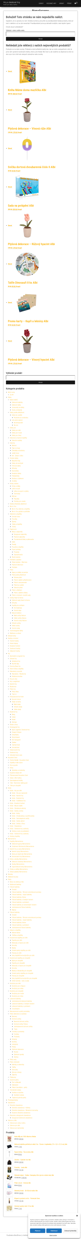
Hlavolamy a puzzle (16, 671)
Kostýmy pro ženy (17, 996)
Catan (14, 717)
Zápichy (14, 1075)
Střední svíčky (16, 623)
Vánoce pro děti (15, 1125)
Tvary (15, 1029)
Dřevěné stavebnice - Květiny (21, 1108)
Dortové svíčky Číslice (21, 1024)
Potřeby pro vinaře (19, 501)
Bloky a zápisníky (17, 532)
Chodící (14, 889)
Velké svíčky (16, 626)
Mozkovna (13, 687)
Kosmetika (15, 471)
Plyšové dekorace (17, 565)
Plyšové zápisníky (19, 537)
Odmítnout (54, 1231)
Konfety (14, 1042)
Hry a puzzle (14, 765)
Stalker (14, 742)
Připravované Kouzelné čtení (19, 775)
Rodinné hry (51, 3)
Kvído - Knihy (16, 813)
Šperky (14, 522)
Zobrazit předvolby (70, 1231)
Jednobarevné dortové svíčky (23, 1026)
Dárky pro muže (17, 433)
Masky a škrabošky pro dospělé (22, 971)
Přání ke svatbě (19, 585)
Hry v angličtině (15, 681)
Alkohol (14, 445)
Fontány (16, 1034)
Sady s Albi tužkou (16, 778)
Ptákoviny (13, 1077)
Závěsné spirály (19, 1054)
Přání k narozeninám (20, 582)
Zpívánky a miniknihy (18, 770)
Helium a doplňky (15, 930)
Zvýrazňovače (18, 555)
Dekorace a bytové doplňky (18, 438)
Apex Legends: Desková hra (20, 730)
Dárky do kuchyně (17, 463)
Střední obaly (18, 707)
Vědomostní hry (15, 750)
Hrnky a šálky (16, 486)
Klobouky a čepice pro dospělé (21, 966)
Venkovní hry (14, 752)
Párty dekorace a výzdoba (18, 1014)
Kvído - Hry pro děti (16, 791)
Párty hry (13, 689)
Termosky (17, 494)
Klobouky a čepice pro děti (20, 943)
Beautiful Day (16, 461)
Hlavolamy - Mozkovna (19, 674)
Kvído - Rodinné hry (18, 798)
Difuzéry (14, 603)
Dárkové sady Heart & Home (21, 600)
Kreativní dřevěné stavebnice (21, 1113)
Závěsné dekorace (18, 1049)
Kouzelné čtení (12, 757)
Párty (9, 879)
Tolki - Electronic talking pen (19, 783)
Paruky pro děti (16, 953)
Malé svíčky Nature (20, 615)
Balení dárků (14, 400)
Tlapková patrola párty (19, 1098)
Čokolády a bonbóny (18, 450)
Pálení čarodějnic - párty (19, 1087)
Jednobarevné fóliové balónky (21, 907)
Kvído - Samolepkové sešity (20, 818)
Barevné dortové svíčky (21, 1021)
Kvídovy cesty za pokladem (20, 831)
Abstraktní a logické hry (17, 656)
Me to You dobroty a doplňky (21, 509)
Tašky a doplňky (17, 524)
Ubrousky (15, 1070)
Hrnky (61, 3)
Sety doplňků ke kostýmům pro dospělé (24, 978)
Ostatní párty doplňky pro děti (21, 950)
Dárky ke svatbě (17, 415)
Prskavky (17, 1037)
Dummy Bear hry (15, 666)
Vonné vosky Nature (20, 620)
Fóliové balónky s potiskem (20, 902)
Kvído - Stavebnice (16, 826)
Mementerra (12, 839)
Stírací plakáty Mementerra (18, 872)
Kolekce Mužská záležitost (18, 504)
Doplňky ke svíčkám (18, 605)
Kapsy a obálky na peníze (20, 572)
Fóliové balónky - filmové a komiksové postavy (26, 892)
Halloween (15, 1085)
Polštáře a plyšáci (15, 560)
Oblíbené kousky (13, 877)
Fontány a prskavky (18, 1031)
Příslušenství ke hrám (17, 697)
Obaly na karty (16, 702)
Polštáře (14, 567)
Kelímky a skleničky (18, 1065)
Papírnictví (13, 529)
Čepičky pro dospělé (18, 963)
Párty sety (13, 1059)
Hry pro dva (13, 679)
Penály (14, 544)
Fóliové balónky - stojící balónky (22, 894)
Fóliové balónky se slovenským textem (24, 905)
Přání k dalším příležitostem (23, 580)
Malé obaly (17, 704)
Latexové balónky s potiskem (21, 1006)
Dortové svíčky (16, 1019)
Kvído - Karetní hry (17, 796)
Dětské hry (13, 659)
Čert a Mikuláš (16, 1082)
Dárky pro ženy (16, 435)
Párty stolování (14, 1062)
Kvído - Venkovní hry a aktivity (19, 829)
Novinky (10, 874)
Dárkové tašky (16, 405)
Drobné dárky (14, 458)
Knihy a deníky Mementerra (18, 859)
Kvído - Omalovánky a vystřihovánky (23, 816)
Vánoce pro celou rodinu (17, 1123)
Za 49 (11, 395)
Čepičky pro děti (17, 940)
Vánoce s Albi (12, 1120)
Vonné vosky (16, 628)
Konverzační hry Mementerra (21, 856)
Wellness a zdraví (15, 633)
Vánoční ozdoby (17, 440)
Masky (14, 948)
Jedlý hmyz (15, 453)
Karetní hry (13, 684)
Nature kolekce (16, 613)
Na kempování (18, 423)
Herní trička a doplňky (17, 669)
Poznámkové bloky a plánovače (24, 539)
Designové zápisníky (20, 534)
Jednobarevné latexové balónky (22, 1001)
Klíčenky (14, 468)
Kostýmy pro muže (18, 993)
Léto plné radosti (17, 420)
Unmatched (15, 747)
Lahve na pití (16, 489)
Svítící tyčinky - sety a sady (20, 981)
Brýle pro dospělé (17, 961)
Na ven (16, 425)
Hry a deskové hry (11, 2)
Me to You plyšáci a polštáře (21, 511)
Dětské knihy (12, 636)
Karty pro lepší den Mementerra (22, 854)
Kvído (9, 788)
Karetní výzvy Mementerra (20, 851)
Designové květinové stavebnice (22, 1118)
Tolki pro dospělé (15, 785)
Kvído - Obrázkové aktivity (18, 808)
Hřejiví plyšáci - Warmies (19, 562)
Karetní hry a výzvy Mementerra (20, 849)
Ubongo (14, 722)
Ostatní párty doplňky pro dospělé (22, 973)
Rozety (16, 1052)
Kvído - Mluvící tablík (16, 806)
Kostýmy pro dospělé (16, 991)
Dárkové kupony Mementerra (21, 844)
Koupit (20, 94)
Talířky (14, 1067)
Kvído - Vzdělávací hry (19, 801)
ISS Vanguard (16, 740)
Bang (13, 714)
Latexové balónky (15, 999)
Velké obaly (17, 709)
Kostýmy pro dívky (17, 988)
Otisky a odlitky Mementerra (19, 869)
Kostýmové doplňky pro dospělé (20, 958)
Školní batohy (16, 557)
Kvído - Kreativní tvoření (17, 803)
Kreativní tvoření (15, 646)
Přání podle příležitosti (19, 575)
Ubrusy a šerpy (16, 1072)
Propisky (16, 552)
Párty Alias (15, 692)
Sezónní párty (14, 1080)
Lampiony (15, 1044)
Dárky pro (13, 428)
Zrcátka (14, 481)
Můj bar (14, 496)
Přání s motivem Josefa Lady (21, 595)
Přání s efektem (17, 590)
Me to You (13, 506)
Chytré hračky (14, 641)
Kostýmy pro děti (15, 983)
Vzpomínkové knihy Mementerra (22, 867)
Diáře (13, 542)
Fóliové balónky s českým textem (22, 900)
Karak (13, 719)
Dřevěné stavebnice (16, 1105)
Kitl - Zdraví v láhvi (17, 456)
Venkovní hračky (15, 648)
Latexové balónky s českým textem (23, 1004)
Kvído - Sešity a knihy (16, 811)
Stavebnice (11, 1103)
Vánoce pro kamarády (17, 1128)
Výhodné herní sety (16, 755)
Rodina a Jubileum (18, 478)
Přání (69, 3)
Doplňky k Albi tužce (16, 763)
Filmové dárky (16, 466)
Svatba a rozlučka (17, 1092)
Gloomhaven (16, 737)
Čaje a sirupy (16, 448)
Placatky (16, 499)
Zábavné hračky (15, 651)
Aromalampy (18, 608)
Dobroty (12, 443)
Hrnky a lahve (14, 483)
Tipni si (14, 694)
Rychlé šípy (15, 664)
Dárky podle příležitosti (17, 412)
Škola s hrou (14, 724)
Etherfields (15, 735)
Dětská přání (18, 577)
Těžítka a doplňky (17, 935)
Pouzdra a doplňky (18, 547)
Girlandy (14, 1039)
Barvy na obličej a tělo (17, 882)
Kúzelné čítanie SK (16, 773)
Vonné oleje (17, 610)
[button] (77, 1216)
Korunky (14, 945)
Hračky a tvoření (13, 638)
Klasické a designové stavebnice (20, 1115)
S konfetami (16, 1009)
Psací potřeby (16, 549)
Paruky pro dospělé (18, 976)
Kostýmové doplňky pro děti (18, 938)
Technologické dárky (16, 631)
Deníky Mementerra (18, 864)
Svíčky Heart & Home (16, 598)
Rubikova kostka (17, 676)
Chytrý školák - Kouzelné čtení (19, 760)
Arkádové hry (16, 661)
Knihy (11, 768)
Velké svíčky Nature (20, 618)
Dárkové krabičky (17, 402)
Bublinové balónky (15, 884)
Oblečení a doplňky (16, 514)
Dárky (41, 3)
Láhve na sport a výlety (21, 491)
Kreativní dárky (16, 473)
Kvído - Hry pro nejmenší (19, 793)
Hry (9, 653)
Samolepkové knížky (16, 780)
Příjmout (37, 1231)
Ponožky (14, 519)
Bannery (14, 1016)
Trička (14, 527)
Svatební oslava (19, 1095)
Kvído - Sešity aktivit (18, 821)
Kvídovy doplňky (15, 836)
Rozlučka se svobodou (21, 418)
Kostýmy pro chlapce (18, 986)
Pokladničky (15, 476)
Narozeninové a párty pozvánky (20, 1011)
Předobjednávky (13, 1100)
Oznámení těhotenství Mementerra (23, 846)
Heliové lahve (16, 933)
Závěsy (16, 1057)
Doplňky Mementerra (16, 841)
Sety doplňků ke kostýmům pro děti (23, 955)
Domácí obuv (16, 516)
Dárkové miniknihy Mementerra (22, 862)
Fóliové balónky (15, 887)
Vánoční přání (18, 587)
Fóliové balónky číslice (19, 897)
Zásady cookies (53, 1235)
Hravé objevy (14, 643)
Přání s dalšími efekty (21, 593)
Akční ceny (11, 392)
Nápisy (14, 910)
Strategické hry (15, 727)
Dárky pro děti (16, 430)
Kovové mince (16, 699)
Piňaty (14, 1047)
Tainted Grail (16, 745)
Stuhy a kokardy (17, 410)
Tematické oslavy (15, 1090)
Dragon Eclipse (16, 732)
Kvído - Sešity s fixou (18, 824)
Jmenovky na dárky (18, 407)
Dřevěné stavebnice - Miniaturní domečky (25, 1110)
